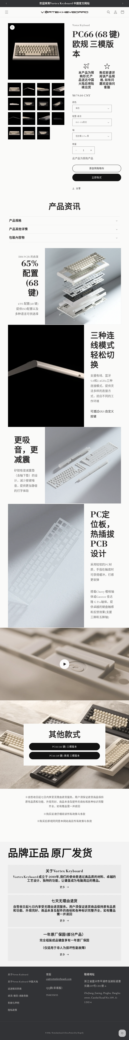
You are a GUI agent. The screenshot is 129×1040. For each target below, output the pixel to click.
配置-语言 (76, 116)
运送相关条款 (15, 988)
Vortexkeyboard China (60, 1033)
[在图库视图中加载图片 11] (43, 118)
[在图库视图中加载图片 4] (58, 89)
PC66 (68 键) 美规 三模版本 (64, 755)
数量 (74, 144)
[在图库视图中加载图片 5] (14, 104)
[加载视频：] (64, 664)
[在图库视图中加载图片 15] (29, 133)
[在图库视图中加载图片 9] (14, 118)
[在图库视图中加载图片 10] (29, 118)
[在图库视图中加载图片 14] (14, 133)
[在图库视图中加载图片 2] (29, 89)
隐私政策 (12, 1009)
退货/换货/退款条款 (18, 995)
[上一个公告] (6, 3)
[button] (6, 12)
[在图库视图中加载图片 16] (43, 133)
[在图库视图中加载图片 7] (43, 104)
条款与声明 (13, 1002)
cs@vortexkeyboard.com (59, 978)
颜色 (74, 102)
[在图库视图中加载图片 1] (14, 89)
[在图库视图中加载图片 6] (29, 104)
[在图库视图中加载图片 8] (58, 104)
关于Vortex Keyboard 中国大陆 (23, 981)
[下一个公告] (122, 3)
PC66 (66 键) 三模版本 (64, 746)
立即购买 (97, 177)
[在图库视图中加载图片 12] (58, 118)
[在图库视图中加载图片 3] (43, 89)
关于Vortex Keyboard (18, 974)
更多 (62, 887)
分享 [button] (78, 188)
